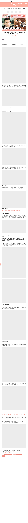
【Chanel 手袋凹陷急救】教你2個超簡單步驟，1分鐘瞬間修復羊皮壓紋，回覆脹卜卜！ (14, 412)
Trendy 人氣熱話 (14, 35)
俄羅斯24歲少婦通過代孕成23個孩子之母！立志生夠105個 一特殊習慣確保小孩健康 (13, 414)
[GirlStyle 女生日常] (14, 4)
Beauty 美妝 (4, 8)
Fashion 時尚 (12, 8)
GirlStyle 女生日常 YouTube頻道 (8, 452)
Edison (21, 454)
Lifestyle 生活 (23, 8)
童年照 (17, 454)
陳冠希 (14, 454)
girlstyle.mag (12, 451)
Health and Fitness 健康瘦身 (18, 8)
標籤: (3, 454)
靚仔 (11, 454)
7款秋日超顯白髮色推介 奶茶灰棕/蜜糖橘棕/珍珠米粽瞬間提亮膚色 (11, 210)
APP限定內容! (8, 8)
